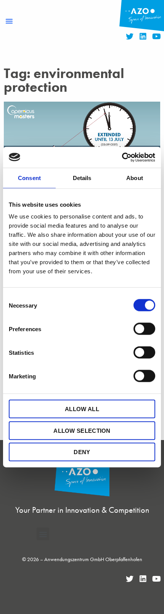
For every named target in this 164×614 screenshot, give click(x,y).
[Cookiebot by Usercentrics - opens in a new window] (121, 157)
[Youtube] (156, 36)
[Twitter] (129, 36)
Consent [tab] (29, 178)
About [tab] (134, 178)
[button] (9, 21)
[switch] (144, 329)
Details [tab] (82, 178)
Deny (82, 452)
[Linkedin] (143, 36)
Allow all (82, 409)
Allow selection (82, 430)
